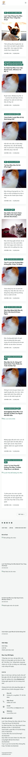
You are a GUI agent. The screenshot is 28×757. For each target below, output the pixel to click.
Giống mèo (7, 209)
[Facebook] (2, 522)
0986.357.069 (11, 702)
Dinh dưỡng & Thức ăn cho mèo (13, 62)
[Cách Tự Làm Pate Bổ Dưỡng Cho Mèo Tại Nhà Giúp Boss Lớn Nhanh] (14, 481)
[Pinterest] (9, 522)
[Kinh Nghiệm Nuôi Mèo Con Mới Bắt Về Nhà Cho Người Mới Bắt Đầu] (14, 427)
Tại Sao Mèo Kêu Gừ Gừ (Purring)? (12, 733)
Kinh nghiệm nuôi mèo (10, 114)
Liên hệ (11, 527)
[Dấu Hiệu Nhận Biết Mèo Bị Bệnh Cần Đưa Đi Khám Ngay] (14, 325)
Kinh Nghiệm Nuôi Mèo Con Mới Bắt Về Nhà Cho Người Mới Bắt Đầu (13, 413)
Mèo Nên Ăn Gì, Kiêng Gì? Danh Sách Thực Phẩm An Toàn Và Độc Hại (13, 364)
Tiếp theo (20, 514)
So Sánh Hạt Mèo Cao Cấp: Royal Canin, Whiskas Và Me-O (13, 69)
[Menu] (25, 2)
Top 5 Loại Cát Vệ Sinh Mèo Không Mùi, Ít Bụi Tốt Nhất (13, 263)
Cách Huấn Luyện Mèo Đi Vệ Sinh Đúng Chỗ (14, 118)
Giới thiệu (4, 527)
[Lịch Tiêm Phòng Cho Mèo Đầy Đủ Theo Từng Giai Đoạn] (14, 31)
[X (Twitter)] (4, 522)
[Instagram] (7, 522)
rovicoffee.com (11, 713)
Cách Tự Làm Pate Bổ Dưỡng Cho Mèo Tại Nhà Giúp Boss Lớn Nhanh (12, 467)
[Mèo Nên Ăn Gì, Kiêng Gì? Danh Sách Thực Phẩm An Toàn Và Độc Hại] (14, 377)
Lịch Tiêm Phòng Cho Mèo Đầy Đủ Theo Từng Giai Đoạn (13, 18)
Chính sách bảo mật (20, 527)
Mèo (6, 12)
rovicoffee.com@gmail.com (15, 708)
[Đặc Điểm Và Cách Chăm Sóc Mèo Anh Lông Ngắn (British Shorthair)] (14, 228)
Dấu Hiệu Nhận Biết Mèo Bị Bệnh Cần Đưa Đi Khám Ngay (13, 312)
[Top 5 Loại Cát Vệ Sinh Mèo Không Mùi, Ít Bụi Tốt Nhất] (14, 276)
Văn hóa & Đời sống (13, 162)
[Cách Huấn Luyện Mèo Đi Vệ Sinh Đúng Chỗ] (14, 131)
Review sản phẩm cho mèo (15, 64)
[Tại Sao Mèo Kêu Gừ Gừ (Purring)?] (14, 178)
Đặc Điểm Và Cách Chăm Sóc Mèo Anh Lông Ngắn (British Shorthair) (13, 214)
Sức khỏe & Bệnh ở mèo (14, 12)
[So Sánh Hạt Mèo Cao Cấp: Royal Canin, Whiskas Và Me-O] (14, 83)
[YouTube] (11, 522)
